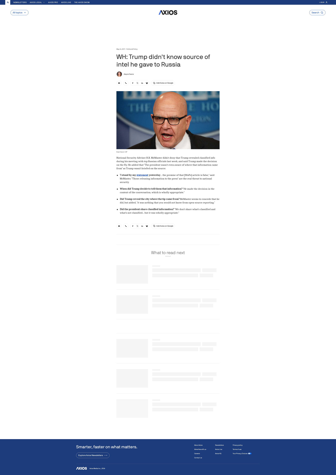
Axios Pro (53, 2)
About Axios (198, 445)
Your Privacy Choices (240, 453)
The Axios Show (82, 2)
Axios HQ (218, 453)
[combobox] (37, 2)
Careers (197, 453)
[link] (119, 83)
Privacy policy (238, 445)
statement (142, 175)
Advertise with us (200, 449)
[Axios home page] (7, 2)
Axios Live (66, 2)
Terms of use (237, 449)
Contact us (198, 457)
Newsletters (20, 2)
